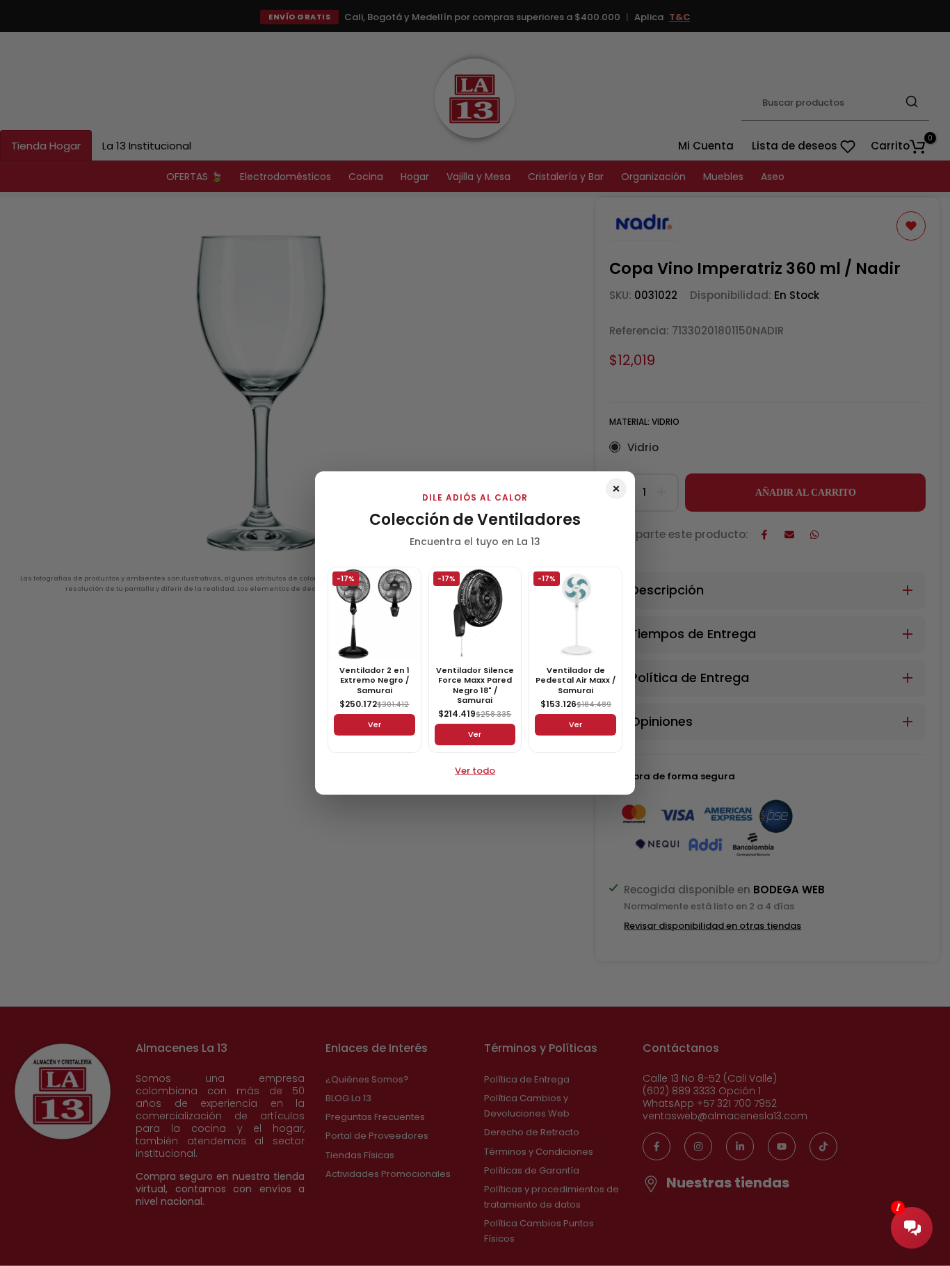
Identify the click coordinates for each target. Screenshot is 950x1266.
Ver (374, 724)
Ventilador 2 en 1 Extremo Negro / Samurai (374, 680)
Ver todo (475, 770)
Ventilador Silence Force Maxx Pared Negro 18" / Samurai (475, 685)
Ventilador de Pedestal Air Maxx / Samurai (575, 680)
